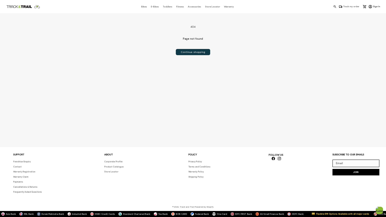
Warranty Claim (20, 177)
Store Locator (111, 172)
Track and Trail (187, 207)
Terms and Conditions (199, 167)
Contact (17, 167)
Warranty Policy (196, 172)
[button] (335, 6)
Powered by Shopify (204, 207)
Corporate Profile (113, 161)
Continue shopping (193, 51)
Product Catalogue (113, 167)
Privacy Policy (195, 161)
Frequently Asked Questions (27, 192)
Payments (18, 182)
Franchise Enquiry (22, 161)
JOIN (356, 172)
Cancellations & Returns (25, 187)
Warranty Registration (24, 172)
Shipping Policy (196, 177)
